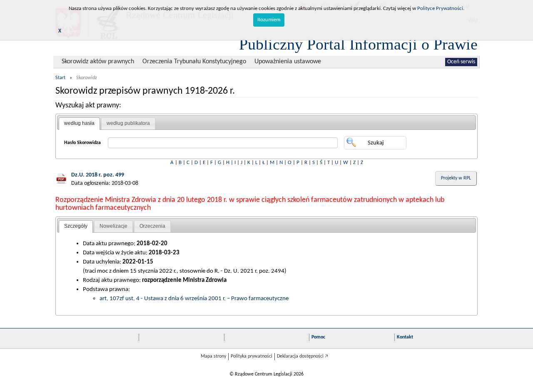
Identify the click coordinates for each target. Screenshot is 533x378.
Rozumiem (268, 19)
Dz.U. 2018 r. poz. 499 (97, 175)
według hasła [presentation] (79, 123)
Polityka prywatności (251, 356)
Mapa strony (213, 356)
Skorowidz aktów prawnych (98, 61)
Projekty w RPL (456, 178)
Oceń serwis (461, 62)
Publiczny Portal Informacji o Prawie (358, 44)
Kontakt (405, 337)
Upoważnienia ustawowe (287, 61)
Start (60, 77)
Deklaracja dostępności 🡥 (302, 356)
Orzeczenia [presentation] (152, 226)
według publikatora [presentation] (128, 123)
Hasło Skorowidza (82, 142)
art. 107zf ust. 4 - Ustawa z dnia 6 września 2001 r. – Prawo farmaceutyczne (194, 298)
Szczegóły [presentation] (75, 226)
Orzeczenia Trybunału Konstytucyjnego (194, 61)
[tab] (79, 123)
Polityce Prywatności (440, 8)
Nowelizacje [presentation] (113, 226)
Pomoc (318, 337)
